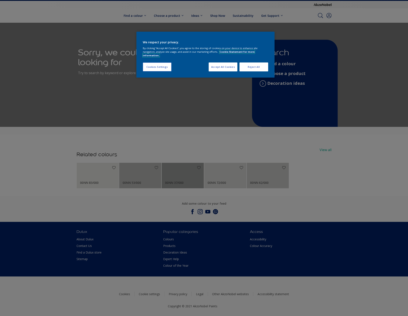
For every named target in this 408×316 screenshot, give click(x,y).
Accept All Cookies (223, 66)
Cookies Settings (157, 66)
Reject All (254, 66)
